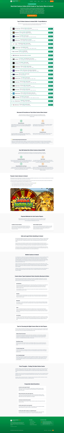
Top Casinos (31, 1)
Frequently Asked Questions (33, 424)
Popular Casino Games (32, 422)
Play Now (52, 1)
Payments (42, 1)
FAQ (48, 1)
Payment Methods (32, 423)
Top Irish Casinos (32, 421)
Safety (45, 1)
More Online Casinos (32, 15)
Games (39, 1)
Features (35, 1)
